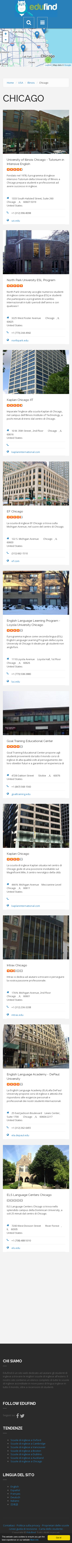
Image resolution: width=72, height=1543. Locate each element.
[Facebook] (17, 1416)
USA (20, 82)
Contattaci (9, 1525)
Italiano (15, 1500)
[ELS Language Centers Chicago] (23, 48)
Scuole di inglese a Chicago (26, 1461)
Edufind (31, 1532)
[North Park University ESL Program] (37, 35)
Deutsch (15, 1497)
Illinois (31, 82)
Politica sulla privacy (28, 1525)
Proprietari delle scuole (55, 1525)
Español (15, 1490)
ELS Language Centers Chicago (29, 1195)
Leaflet (48, 64)
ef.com (15, 561)
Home (10, 82)
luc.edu (16, 681)
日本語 (14, 1504)
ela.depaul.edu (20, 1135)
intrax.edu (17, 1015)
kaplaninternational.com (26, 452)
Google (67, 64)
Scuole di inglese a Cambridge (28, 1443)
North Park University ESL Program (31, 280)
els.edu (16, 1248)
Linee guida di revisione (23, 1529)
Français (15, 1493)
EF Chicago (15, 511)
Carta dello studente (51, 1529)
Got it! (58, 1537)
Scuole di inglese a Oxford (26, 1440)
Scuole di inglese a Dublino (26, 1454)
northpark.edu (20, 340)
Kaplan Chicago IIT (20, 400)
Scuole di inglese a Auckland (27, 1458)
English (15, 1486)
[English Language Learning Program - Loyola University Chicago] (44, 30)
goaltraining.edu (21, 794)
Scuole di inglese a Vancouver (28, 1447)
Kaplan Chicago (18, 854)
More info (34, 1539)
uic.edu (16, 220)
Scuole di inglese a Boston (26, 1450)
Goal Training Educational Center (30, 741)
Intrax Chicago (17, 965)
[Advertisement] (36, 1297)
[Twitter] (22, 1416)
